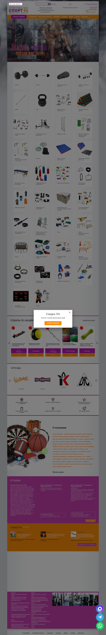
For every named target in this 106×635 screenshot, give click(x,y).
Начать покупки (53, 323)
